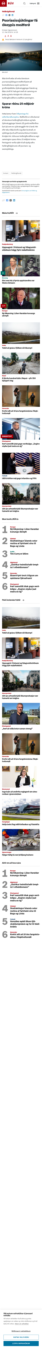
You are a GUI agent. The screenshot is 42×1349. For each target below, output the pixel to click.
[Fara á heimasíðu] (9, 3)
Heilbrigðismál (8, 12)
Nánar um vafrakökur (22, 1324)
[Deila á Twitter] (9, 15)
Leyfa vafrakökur (21, 1343)
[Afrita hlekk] (3, 15)
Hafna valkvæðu (21, 1337)
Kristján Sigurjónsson (9, 30)
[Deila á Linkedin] (12, 15)
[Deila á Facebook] (6, 15)
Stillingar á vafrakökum (21, 1331)
